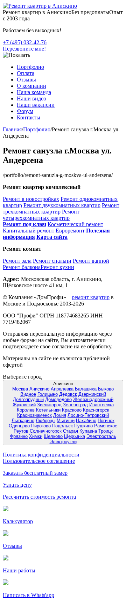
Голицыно (47, 394)
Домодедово (58, 399)
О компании (31, 86)
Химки (35, 436)
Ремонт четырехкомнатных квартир (41, 215)
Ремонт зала (17, 261)
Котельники (48, 410)
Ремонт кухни (57, 267)
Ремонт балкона (22, 267)
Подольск (62, 425)
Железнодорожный (93, 399)
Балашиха (86, 389)
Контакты (28, 117)
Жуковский (24, 404)
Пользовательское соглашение (39, 461)
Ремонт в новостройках (31, 199)
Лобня (59, 415)
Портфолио (30, 67)
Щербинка (74, 436)
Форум (25, 111)
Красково (72, 410)
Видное (28, 394)
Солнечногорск (46, 431)
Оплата (25, 73)
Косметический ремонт (75, 224)
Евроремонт (70, 231)
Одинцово (19, 425)
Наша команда (34, 92)
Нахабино (86, 420)
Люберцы (45, 420)
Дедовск (68, 394)
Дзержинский (92, 394)
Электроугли (63, 441)
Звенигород (49, 404)
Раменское (105, 425)
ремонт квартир (91, 297)
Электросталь (101, 436)
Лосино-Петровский (88, 415)
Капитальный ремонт (28, 231)
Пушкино (83, 425)
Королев (26, 410)
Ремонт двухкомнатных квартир (61, 205)
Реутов (21, 431)
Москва (20, 389)
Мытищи (66, 420)
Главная (12, 129)
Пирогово (41, 425)
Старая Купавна (80, 431)
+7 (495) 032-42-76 (25, 42)
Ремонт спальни (52, 261)
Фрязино (19, 436)
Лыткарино (23, 420)
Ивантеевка (101, 404)
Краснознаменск (34, 415)
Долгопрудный (28, 399)
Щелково (53, 436)
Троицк (105, 431)
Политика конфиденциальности (41, 455)
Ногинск (106, 420)
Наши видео (31, 98)
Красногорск (96, 410)
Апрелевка (62, 389)
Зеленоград (75, 404)
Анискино (39, 389)
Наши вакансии (36, 105)
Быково (106, 389)
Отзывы (26, 80)
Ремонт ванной (91, 261)
